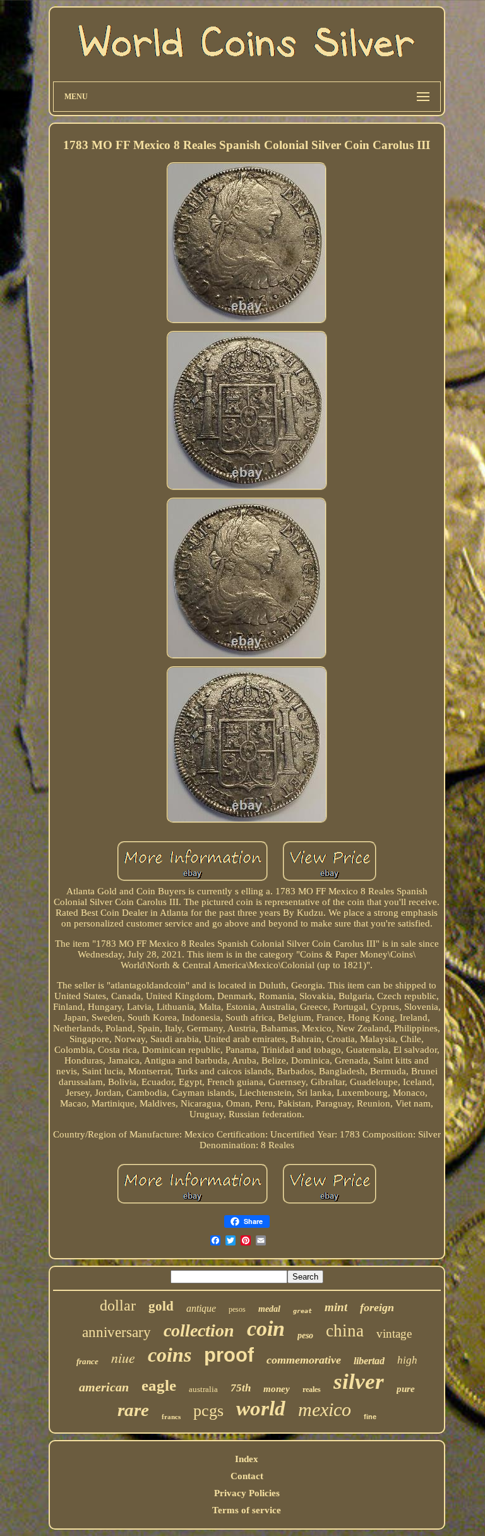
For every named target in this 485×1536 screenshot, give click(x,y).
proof (229, 1355)
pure (406, 1389)
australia (203, 1389)
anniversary (116, 1332)
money (276, 1389)
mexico (324, 1409)
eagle (158, 1385)
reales (311, 1389)
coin (266, 1328)
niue (123, 1357)
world (260, 1408)
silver (358, 1381)
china (345, 1330)
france (87, 1361)
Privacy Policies (247, 1493)
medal (269, 1309)
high (407, 1360)
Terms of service (246, 1510)
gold (161, 1306)
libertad (369, 1360)
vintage (394, 1333)
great (302, 1310)
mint (336, 1307)
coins (169, 1354)
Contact (247, 1476)
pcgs (208, 1410)
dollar (118, 1305)
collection (199, 1330)
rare (133, 1410)
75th (241, 1388)
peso (305, 1335)
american (104, 1387)
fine (370, 1416)
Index (246, 1459)
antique (201, 1308)
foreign (377, 1307)
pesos (237, 1309)
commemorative (303, 1359)
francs (171, 1416)
